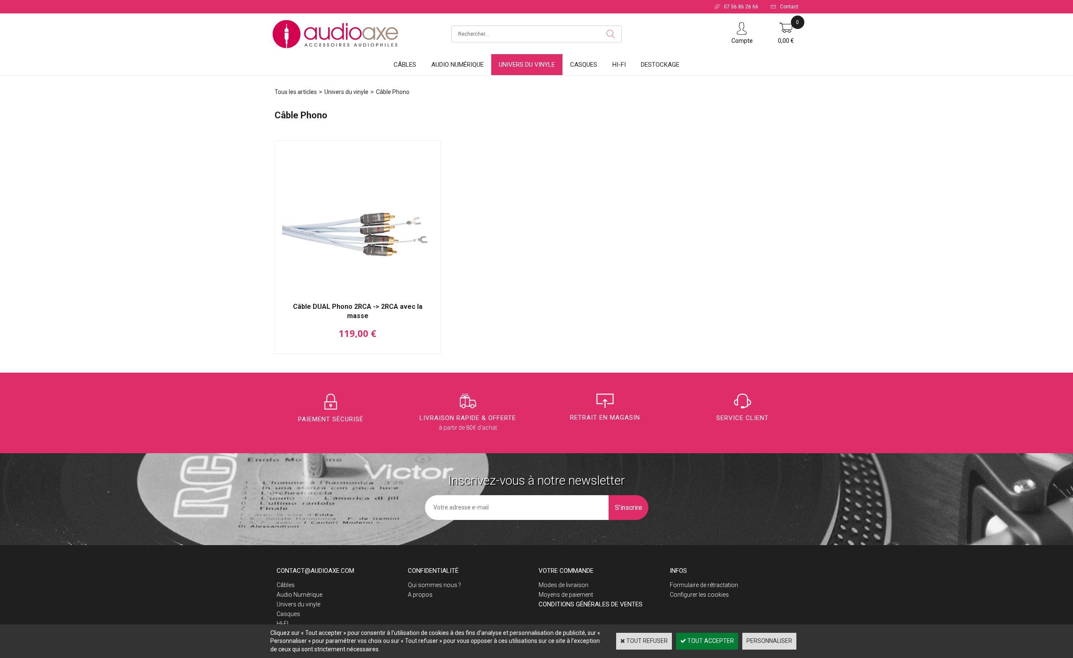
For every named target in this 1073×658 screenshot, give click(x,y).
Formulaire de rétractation (704, 585)
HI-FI (619, 64)
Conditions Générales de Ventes (591, 604)
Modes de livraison (563, 585)
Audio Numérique (457, 64)
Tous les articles (296, 92)
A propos (420, 594)
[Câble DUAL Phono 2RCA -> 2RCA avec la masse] (357, 297)
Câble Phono (393, 92)
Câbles (405, 64)
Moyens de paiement (566, 594)
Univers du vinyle (527, 64)
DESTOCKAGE (660, 64)
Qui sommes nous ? (434, 585)
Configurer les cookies (699, 594)
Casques (583, 64)
